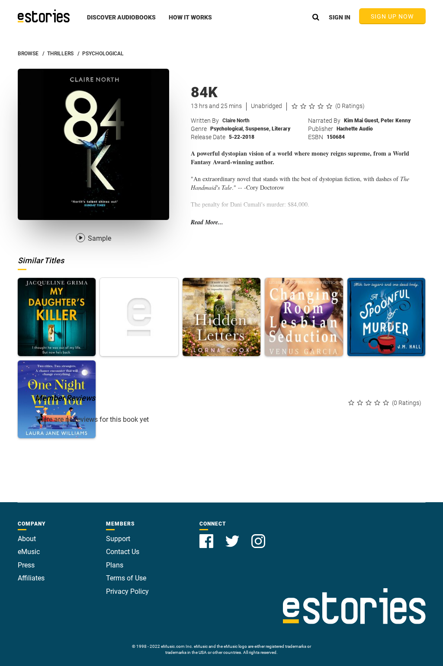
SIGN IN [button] (339, 17)
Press (26, 565)
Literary (281, 129)
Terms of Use (126, 578)
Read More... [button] (207, 222)
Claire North (236, 121)
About (27, 539)
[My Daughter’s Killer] (57, 317)
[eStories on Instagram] (258, 536)
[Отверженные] (139, 317)
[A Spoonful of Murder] (386, 317)
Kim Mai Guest (361, 121)
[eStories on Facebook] (207, 536)
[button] (121, 22)
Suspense (257, 129)
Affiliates (31, 578)
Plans (114, 565)
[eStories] (44, 16)
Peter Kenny (396, 121)
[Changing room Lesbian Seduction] (304, 317)
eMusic (29, 552)
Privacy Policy (127, 591)
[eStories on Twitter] (233, 536)
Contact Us (122, 552)
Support (118, 539)
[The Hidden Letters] (222, 317)
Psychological (227, 129)
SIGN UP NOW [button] (392, 16)
